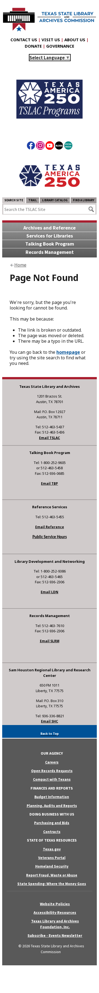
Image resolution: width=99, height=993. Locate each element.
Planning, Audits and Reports (52, 805)
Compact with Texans (52, 779)
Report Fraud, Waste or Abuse (51, 875)
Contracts (52, 831)
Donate (33, 46)
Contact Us (23, 39)
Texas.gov (52, 849)
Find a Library (83, 200)
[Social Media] (68, 146)
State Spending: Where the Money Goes (51, 883)
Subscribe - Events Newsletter (55, 935)
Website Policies (55, 903)
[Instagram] (40, 146)
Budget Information (51, 797)
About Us (74, 39)
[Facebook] (31, 146)
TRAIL (32, 200)
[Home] (49, 17)
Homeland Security (51, 866)
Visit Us (51, 39)
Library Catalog (55, 200)
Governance (60, 46)
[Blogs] (59, 146)
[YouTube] (49, 146)
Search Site (13, 200)
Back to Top (49, 733)
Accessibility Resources (55, 912)
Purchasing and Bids (51, 823)
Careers (52, 762)
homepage (68, 352)
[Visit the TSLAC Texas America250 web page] (49, 127)
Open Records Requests (52, 770)
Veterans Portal (51, 857)
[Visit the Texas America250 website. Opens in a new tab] (49, 193)
